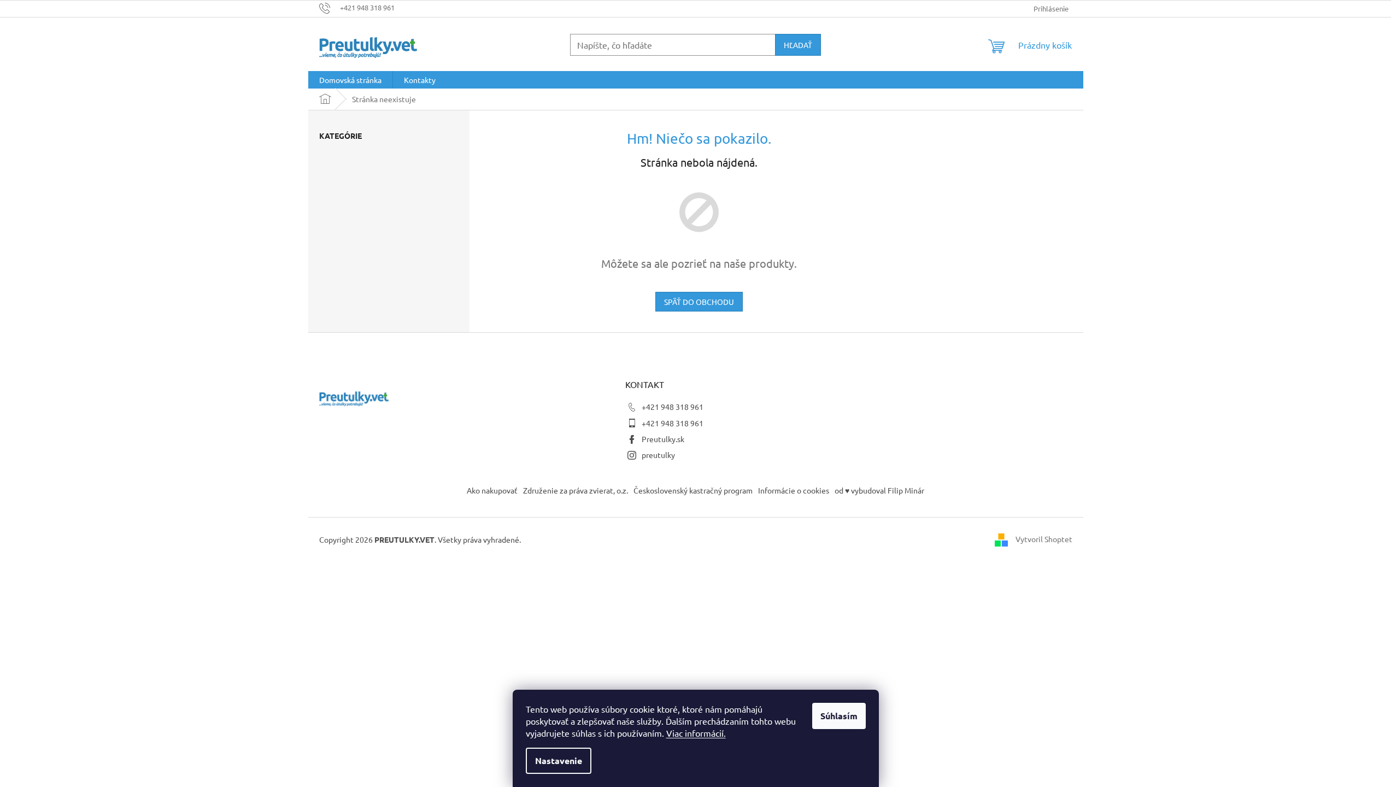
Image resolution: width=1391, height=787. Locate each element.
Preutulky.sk (663, 439)
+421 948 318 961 (672, 407)
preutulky (658, 455)
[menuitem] (350, 80)
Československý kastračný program (693, 490)
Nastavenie (558, 760)
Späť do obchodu (699, 302)
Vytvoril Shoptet (1044, 538)
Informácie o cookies (793, 490)
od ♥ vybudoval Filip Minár (879, 490)
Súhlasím (839, 715)
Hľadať (798, 45)
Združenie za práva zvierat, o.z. (575, 490)
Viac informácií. (696, 732)
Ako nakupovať (492, 490)
